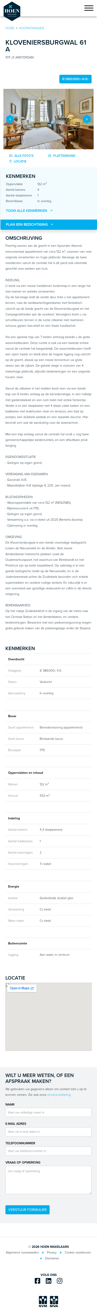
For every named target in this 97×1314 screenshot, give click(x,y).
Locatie (19, 161)
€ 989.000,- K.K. (75, 79)
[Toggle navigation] (88, 9)
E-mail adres (15, 1124)
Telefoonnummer (20, 1143)
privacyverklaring (58, 1095)
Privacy (52, 1252)
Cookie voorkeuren (78, 1252)
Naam (9, 1104)
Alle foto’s (23, 156)
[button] (10, 119)
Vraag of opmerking (22, 1162)
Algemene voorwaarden (22, 1252)
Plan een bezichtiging (27, 224)
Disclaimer (52, 1258)
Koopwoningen (31, 28)
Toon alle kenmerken (27, 210)
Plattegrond (63, 156)
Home (9, 28)
